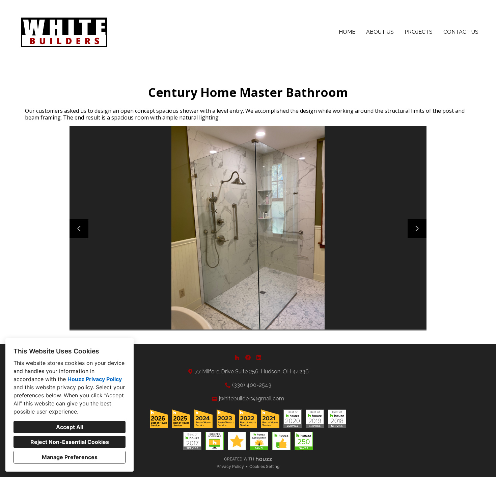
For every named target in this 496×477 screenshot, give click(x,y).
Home (347, 32)
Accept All (69, 427)
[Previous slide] (79, 228)
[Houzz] (237, 357)
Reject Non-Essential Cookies (69, 442)
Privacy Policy (230, 466)
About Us (380, 32)
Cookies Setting (264, 466)
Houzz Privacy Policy (94, 379)
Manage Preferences (70, 457)
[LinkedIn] (258, 357)
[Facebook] (248, 357)
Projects (419, 32)
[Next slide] (417, 228)
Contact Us (460, 32)
